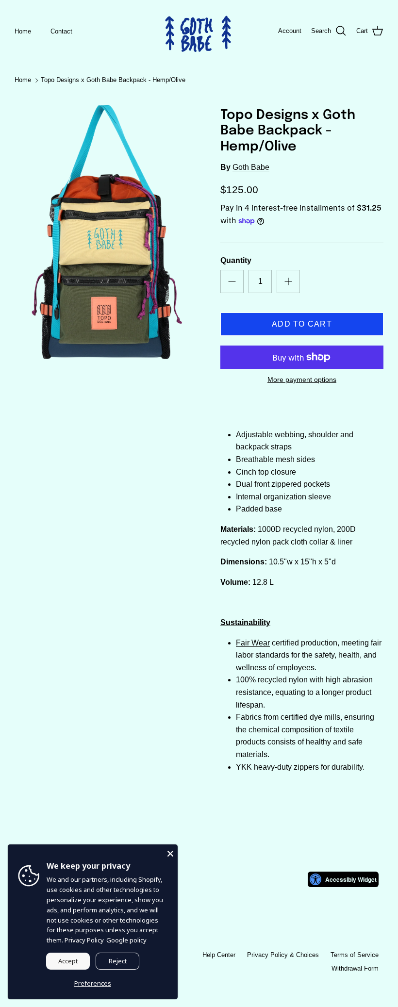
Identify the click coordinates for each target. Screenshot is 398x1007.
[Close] (170, 852)
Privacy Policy (84, 940)
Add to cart (302, 324)
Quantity (235, 260)
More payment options (301, 379)
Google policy (126, 940)
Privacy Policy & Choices (283, 954)
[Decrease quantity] (232, 281)
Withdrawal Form (355, 968)
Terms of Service (355, 954)
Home (23, 31)
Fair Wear (253, 643)
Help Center (218, 954)
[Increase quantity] (288, 281)
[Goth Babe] (199, 31)
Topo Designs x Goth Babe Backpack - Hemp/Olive (113, 80)
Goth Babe (250, 167)
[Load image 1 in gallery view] (107, 232)
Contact (61, 31)
